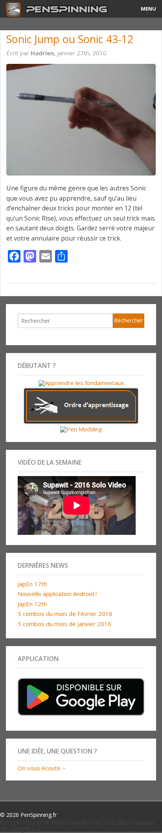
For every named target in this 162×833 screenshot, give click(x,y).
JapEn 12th (32, 604)
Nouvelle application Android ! (57, 594)
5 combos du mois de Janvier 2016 (64, 624)
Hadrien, (44, 53)
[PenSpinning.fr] (61, 9)
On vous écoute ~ (42, 768)
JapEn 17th (32, 584)
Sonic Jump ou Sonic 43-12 (69, 39)
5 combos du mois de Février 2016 (65, 614)
